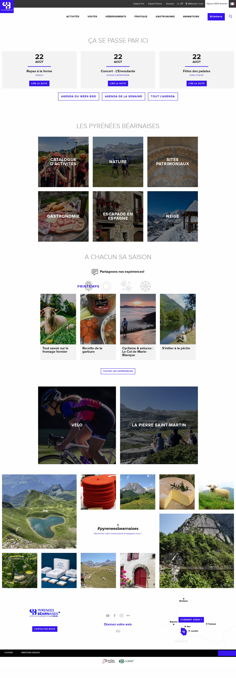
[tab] (88, 286)
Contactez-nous (44, 629)
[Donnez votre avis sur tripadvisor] (118, 632)
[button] (230, 16)
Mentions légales (30, 652)
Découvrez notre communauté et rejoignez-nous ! (118, 533)
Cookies (8, 652)
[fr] (232, 4)
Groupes (170, 3)
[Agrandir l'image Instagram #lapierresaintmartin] (98, 570)
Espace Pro (139, 3)
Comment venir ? (191, 620)
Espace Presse (155, 3)
